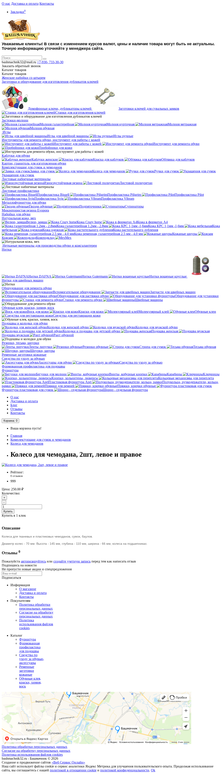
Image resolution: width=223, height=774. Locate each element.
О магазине (27, 589)
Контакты (46, 3)
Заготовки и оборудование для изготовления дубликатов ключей (50, 81)
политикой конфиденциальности (124, 770)
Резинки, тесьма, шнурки (20, 343)
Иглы (6, 132)
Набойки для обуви (16, 214)
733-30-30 (50, 62)
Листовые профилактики (20, 191)
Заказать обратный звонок (21, 66)
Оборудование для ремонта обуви (27, 288)
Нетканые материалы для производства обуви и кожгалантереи (49, 245)
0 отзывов (16, 476)
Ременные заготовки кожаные (24, 354)
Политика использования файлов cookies (36, 624)
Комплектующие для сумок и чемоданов (32, 167)
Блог (13, 405)
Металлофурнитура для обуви (24, 202)
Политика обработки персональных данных (36, 606)
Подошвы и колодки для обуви (25, 323)
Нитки (7, 249)
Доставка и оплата (25, 3)
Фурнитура (10, 370)
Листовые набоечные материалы (26, 179)
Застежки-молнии (15, 120)
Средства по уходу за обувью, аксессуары (31, 659)
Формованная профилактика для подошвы (33, 366)
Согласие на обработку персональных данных (36, 614)
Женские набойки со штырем (23, 78)
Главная (16, 436)
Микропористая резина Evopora (25, 210)
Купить (8, 511)
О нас (6, 3)
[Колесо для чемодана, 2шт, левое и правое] (35, 465)
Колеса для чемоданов (26, 443)
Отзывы (16, 409)
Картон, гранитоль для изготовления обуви (34, 163)
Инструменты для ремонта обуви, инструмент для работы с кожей (51, 140)
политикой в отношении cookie (73, 770)
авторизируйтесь (33, 561)
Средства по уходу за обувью (23, 358)
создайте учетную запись (72, 561)
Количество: (11, 493)
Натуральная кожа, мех (19, 218)
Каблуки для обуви (16, 155)
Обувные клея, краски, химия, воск (28, 308)
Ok (153, 770)
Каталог (14, 74)
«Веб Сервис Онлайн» (68, 762)
